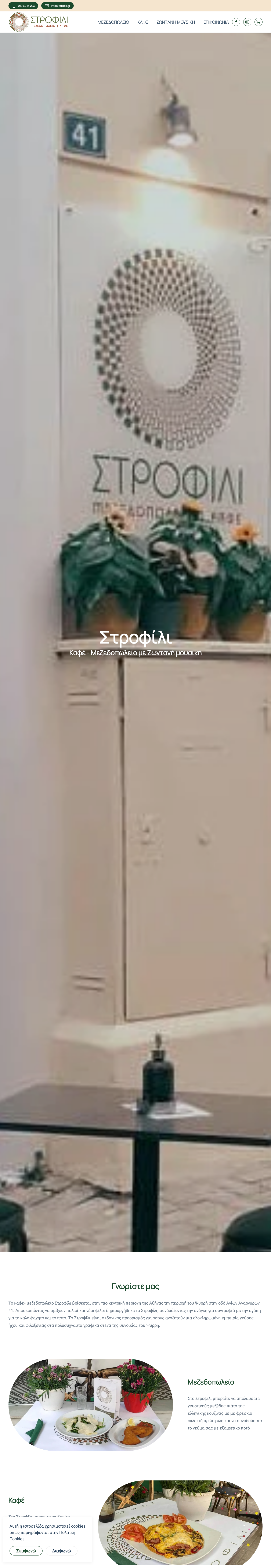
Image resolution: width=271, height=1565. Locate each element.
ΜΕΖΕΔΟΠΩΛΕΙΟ (113, 22)
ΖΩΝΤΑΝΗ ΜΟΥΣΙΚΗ (175, 22)
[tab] (86, 1444)
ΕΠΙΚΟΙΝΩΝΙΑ (216, 22)
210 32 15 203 (26, 6)
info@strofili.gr (60, 6)
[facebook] (236, 22)
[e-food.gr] (258, 22)
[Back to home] (38, 22)
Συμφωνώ (26, 1551)
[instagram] (247, 22)
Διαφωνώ (61, 1551)
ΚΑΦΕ (142, 22)
